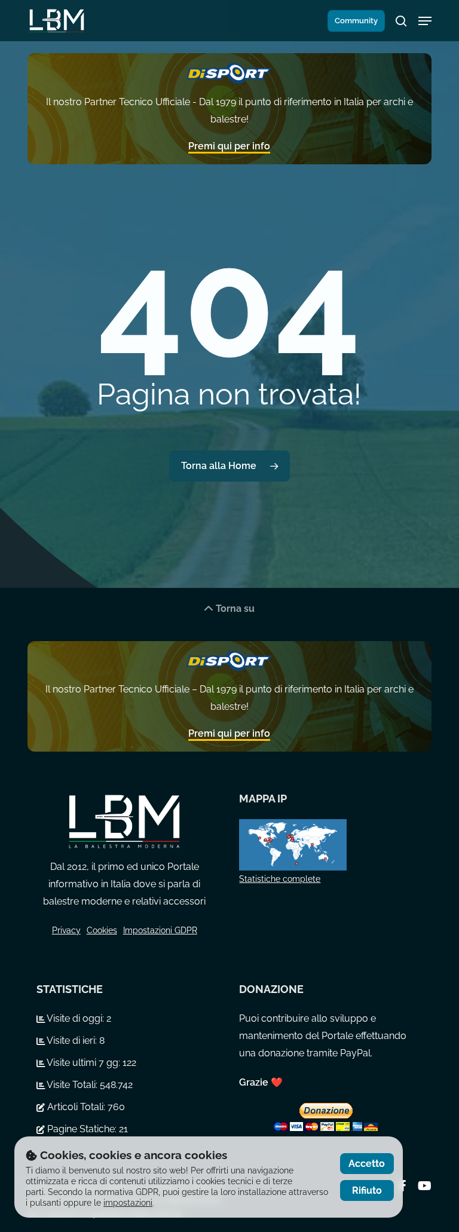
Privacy (66, 930)
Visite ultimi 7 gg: (84, 1062)
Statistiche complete (279, 879)
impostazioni (127, 1203)
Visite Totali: (72, 1084)
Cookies (102, 930)
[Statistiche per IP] (327, 844)
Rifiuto (367, 1190)
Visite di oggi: (75, 1018)
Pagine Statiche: (82, 1129)
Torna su (234, 608)
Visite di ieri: (72, 1040)
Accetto (366, 1163)
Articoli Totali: (76, 1107)
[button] (425, 21)
